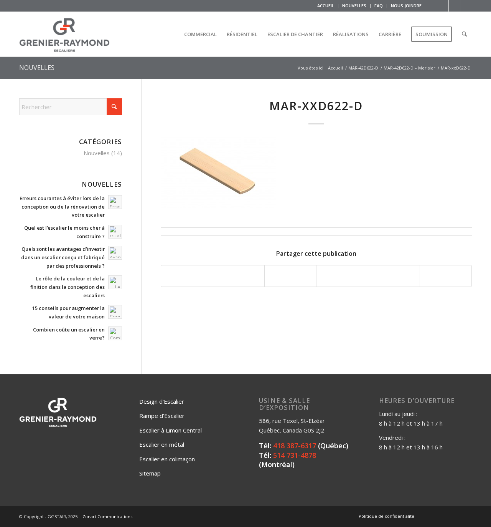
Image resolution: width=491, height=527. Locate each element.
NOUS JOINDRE (406, 5)
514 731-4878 (294, 455)
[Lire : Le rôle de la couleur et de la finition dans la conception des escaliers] (115, 282)
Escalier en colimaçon (167, 459)
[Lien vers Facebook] (431, 6)
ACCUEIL (325, 5)
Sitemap (150, 473)
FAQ (378, 5)
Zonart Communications (107, 516)
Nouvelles (97, 153)
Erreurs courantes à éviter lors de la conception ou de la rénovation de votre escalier (62, 206)
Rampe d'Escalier (162, 415)
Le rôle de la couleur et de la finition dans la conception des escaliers (67, 286)
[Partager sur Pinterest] (342, 276)
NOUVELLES (354, 5)
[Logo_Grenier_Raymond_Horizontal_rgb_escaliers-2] (64, 34)
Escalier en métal (161, 444)
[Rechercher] (464, 34)
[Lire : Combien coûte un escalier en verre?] (115, 333)
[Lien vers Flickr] (442, 6)
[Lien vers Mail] (466, 6)
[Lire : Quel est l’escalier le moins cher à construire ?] (115, 232)
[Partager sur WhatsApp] (290, 276)
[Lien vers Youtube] (454, 6)
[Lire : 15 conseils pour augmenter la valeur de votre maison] (115, 312)
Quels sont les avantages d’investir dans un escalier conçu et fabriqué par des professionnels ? (63, 257)
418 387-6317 (294, 445)
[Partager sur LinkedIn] (394, 276)
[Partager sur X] (239, 276)
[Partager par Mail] (445, 276)
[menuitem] (325, 6)
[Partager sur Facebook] (187, 276)
